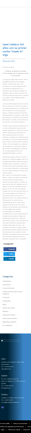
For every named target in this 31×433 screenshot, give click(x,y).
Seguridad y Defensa (9, 322)
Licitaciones (6, 301)
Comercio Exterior (9, 288)
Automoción (7, 284)
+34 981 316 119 (8, 385)
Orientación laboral (9, 315)
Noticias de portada (8, 61)
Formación (6, 297)
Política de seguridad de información (12, 426)
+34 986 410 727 (9, 366)
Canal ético (26, 429)
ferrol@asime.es (6, 388)
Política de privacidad (20, 423)
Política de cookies (14, 429)
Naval (4, 304)
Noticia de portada (9, 308)
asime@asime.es (6, 369)
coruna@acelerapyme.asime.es (10, 402)
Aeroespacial (7, 281)
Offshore (5, 311)
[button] (9, 249)
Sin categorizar (8, 325)
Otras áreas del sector (10, 318)
